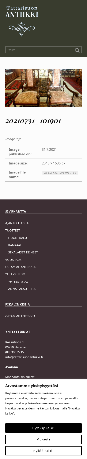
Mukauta (43, 439)
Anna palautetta (21, 289)
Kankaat (15, 245)
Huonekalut (18, 238)
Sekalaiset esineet (23, 252)
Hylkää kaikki (43, 451)
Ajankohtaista (17, 223)
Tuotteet (12, 230)
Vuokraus (13, 260)
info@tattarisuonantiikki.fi (24, 357)
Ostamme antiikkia (20, 267)
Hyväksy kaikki (43, 428)
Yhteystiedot (16, 274)
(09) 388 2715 (14, 352)
